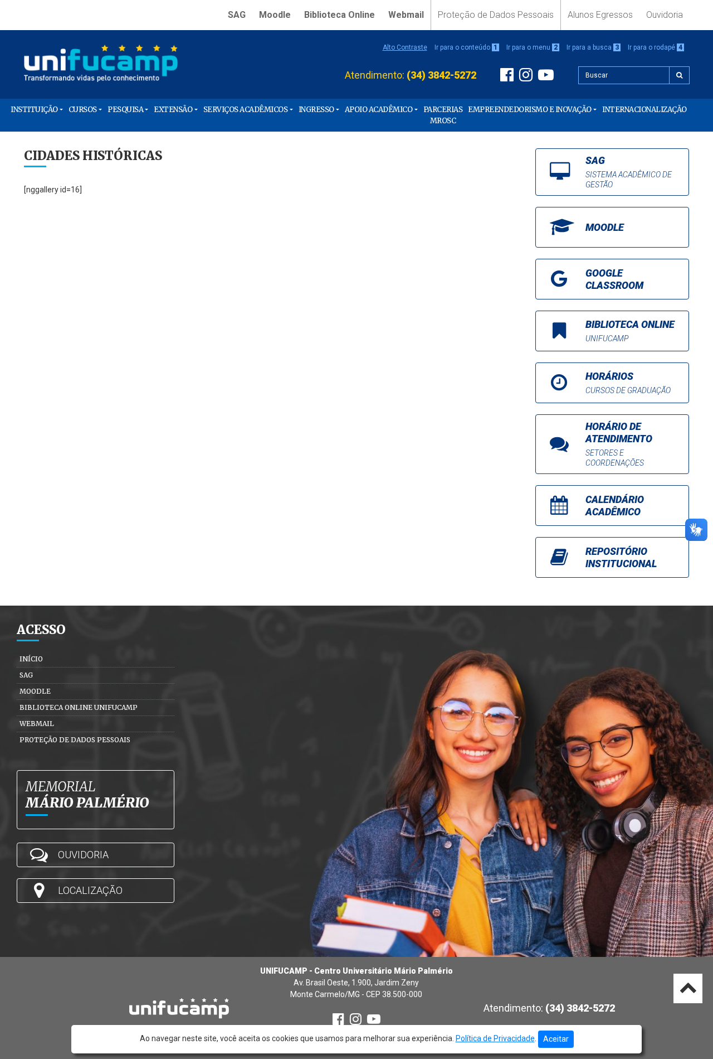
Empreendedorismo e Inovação (530, 109)
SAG (237, 14)
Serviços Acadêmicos (245, 109)
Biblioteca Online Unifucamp (78, 707)
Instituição (34, 109)
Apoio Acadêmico (379, 109)
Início (31, 659)
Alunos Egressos (600, 14)
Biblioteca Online (339, 14)
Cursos (83, 109)
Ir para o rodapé (655, 47)
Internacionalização (644, 109)
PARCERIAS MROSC (443, 115)
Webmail (406, 14)
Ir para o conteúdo (465, 47)
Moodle (275, 14)
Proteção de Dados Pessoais (496, 14)
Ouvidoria (664, 14)
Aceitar (556, 1038)
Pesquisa (125, 109)
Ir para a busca (593, 47)
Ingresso (316, 109)
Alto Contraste (405, 47)
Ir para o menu (532, 47)
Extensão (173, 109)
